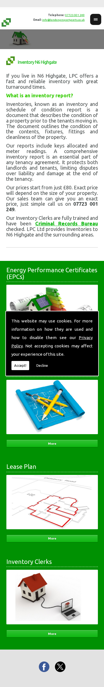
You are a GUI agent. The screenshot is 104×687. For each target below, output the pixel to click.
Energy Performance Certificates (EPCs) (51, 273)
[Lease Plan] (52, 531)
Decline (42, 365)
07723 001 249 (75, 15)
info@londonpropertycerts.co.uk (63, 19)
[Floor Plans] (52, 435)
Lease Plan (21, 466)
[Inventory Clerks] (52, 626)
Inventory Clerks (29, 561)
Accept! (20, 365)
